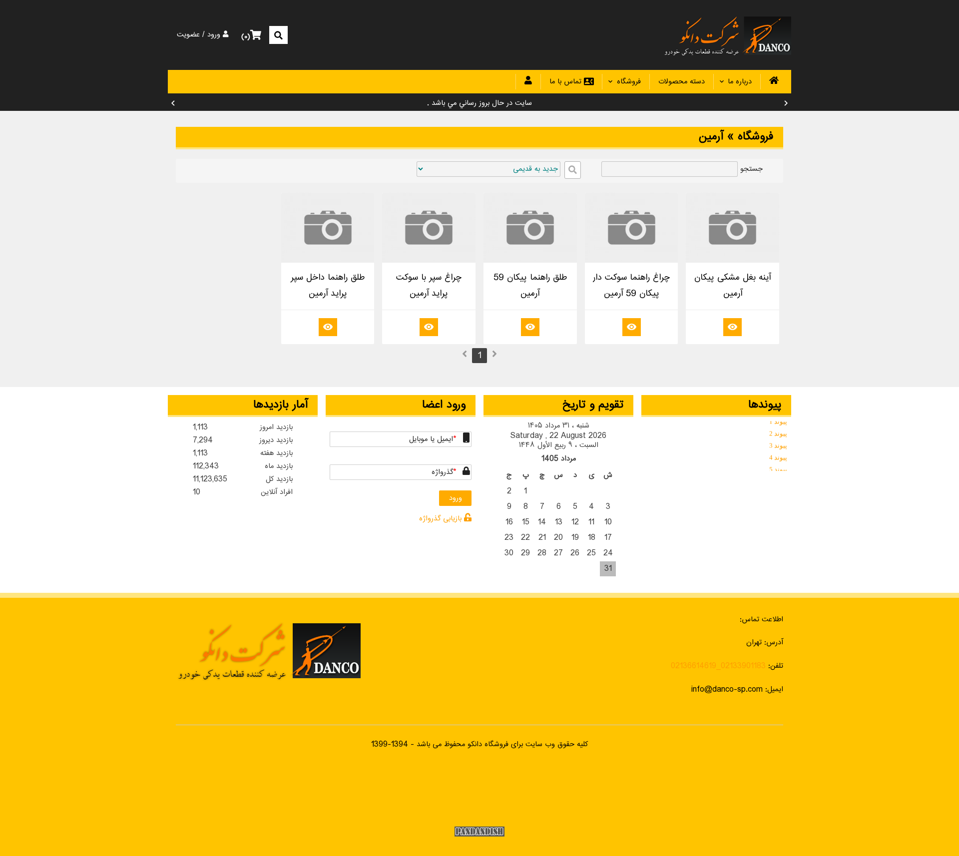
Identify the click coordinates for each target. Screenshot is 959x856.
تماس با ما (571, 81)
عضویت (188, 35)
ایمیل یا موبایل (431, 439)
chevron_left (173, 103)
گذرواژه (442, 472)
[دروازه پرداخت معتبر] (479, 790)
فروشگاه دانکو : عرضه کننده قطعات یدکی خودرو (727, 35)
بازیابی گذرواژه (441, 518)
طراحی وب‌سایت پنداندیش (479, 832)
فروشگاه (629, 81)
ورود (215, 35)
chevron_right (786, 103)
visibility (732, 326)
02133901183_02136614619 (718, 666)
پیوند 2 (778, 431)
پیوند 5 (778, 467)
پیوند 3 (778, 443)
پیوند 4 (778, 455)
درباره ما (740, 81)
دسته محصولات (681, 81)
